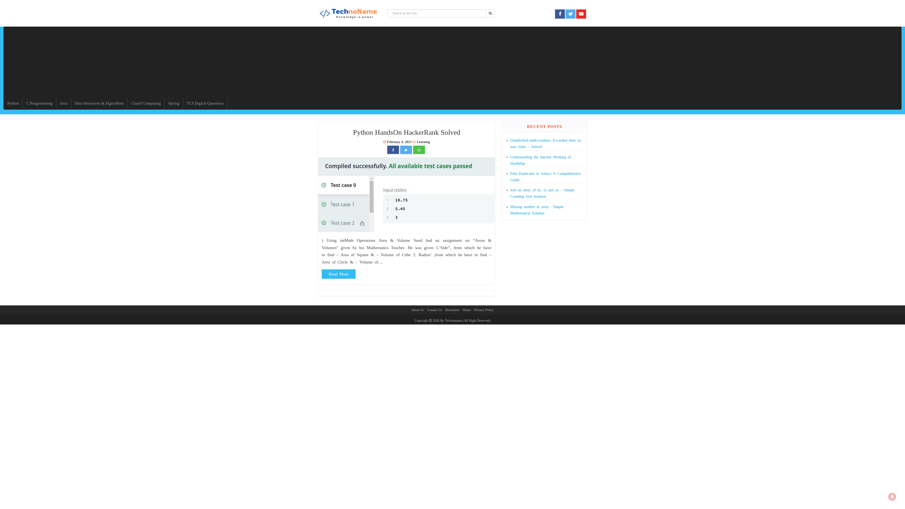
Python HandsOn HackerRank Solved (406, 132)
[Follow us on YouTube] (581, 13)
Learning (423, 142)
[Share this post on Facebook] (393, 150)
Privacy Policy (484, 310)
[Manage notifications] (892, 497)
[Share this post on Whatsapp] (419, 150)
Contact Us (434, 310)
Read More (339, 274)
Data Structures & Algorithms (99, 103)
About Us (417, 310)
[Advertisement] (452, 62)
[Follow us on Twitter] (570, 13)
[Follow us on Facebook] (560, 13)
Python (13, 103)
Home (467, 310)
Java (63, 103)
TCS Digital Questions (205, 103)
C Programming (39, 103)
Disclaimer (452, 310)
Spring (173, 103)
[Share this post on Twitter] (405, 150)
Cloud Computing (146, 103)
